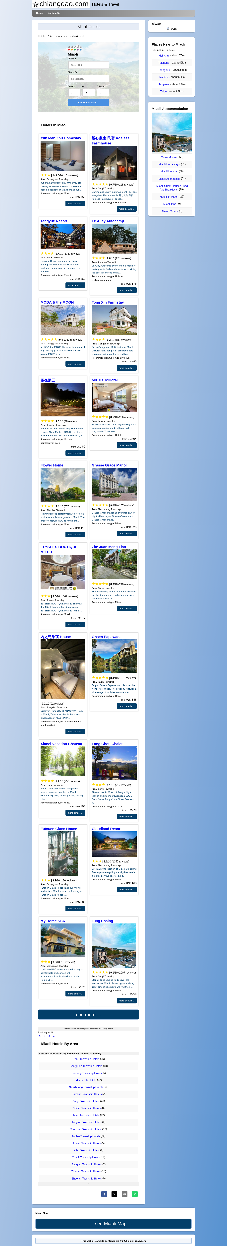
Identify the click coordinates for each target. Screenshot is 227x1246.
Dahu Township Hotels (86, 1059)
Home (39, 13)
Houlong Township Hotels (86, 1073)
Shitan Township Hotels (87, 1108)
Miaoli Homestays (169, 164)
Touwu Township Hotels (87, 1143)
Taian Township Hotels (86, 1115)
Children (100, 86)
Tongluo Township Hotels (87, 1122)
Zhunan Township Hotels (86, 1171)
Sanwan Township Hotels (87, 1094)
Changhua (164, 70)
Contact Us (54, 13)
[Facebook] (104, 1194)
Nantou (163, 77)
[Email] (124, 1194)
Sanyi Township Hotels (86, 1101)
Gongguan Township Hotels (86, 1066)
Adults (85, 86)
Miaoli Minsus (169, 157)
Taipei (163, 91)
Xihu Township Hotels (87, 1150)
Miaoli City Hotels (86, 1080)
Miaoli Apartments (169, 178)
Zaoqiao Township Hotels (87, 1164)
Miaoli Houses (169, 171)
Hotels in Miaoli (169, 196)
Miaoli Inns (169, 204)
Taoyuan (164, 84)
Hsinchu (164, 55)
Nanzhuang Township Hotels (86, 1087)
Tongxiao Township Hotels (86, 1129)
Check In (72, 59)
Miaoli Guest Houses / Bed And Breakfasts (172, 188)
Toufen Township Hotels (86, 1136)
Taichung (163, 62)
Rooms (71, 86)
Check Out (73, 72)
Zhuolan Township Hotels (87, 1178)
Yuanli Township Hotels (86, 1157)
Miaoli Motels (170, 211)
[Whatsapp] (135, 1194)
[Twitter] (114, 1194)
